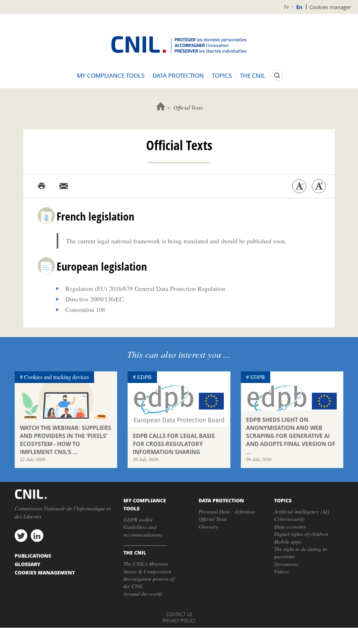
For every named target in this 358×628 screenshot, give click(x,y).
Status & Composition (147, 571)
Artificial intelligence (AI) (301, 511)
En (299, 7)
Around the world (142, 593)
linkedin (37, 535)
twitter (21, 535)
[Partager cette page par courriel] (64, 186)
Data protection (178, 75)
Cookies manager (330, 7)
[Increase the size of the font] (319, 186)
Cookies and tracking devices (56, 377)
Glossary (208, 526)
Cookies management (45, 572)
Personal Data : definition (227, 511)
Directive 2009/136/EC (94, 299)
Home (160, 106)
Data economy (290, 526)
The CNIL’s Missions (145, 563)
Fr (286, 7)
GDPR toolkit (137, 519)
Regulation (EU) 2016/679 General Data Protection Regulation (145, 288)
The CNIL (252, 75)
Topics (222, 75)
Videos (281, 571)
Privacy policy (179, 620)
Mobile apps (287, 541)
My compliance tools (110, 75)
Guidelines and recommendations (142, 530)
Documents (286, 563)
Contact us (179, 614)
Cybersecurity (289, 518)
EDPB (144, 377)
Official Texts (213, 518)
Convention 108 (85, 309)
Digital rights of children (301, 533)
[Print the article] (42, 186)
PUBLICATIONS (33, 555)
